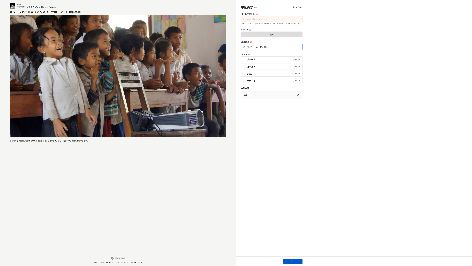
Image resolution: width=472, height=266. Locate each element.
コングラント (123, 262)
